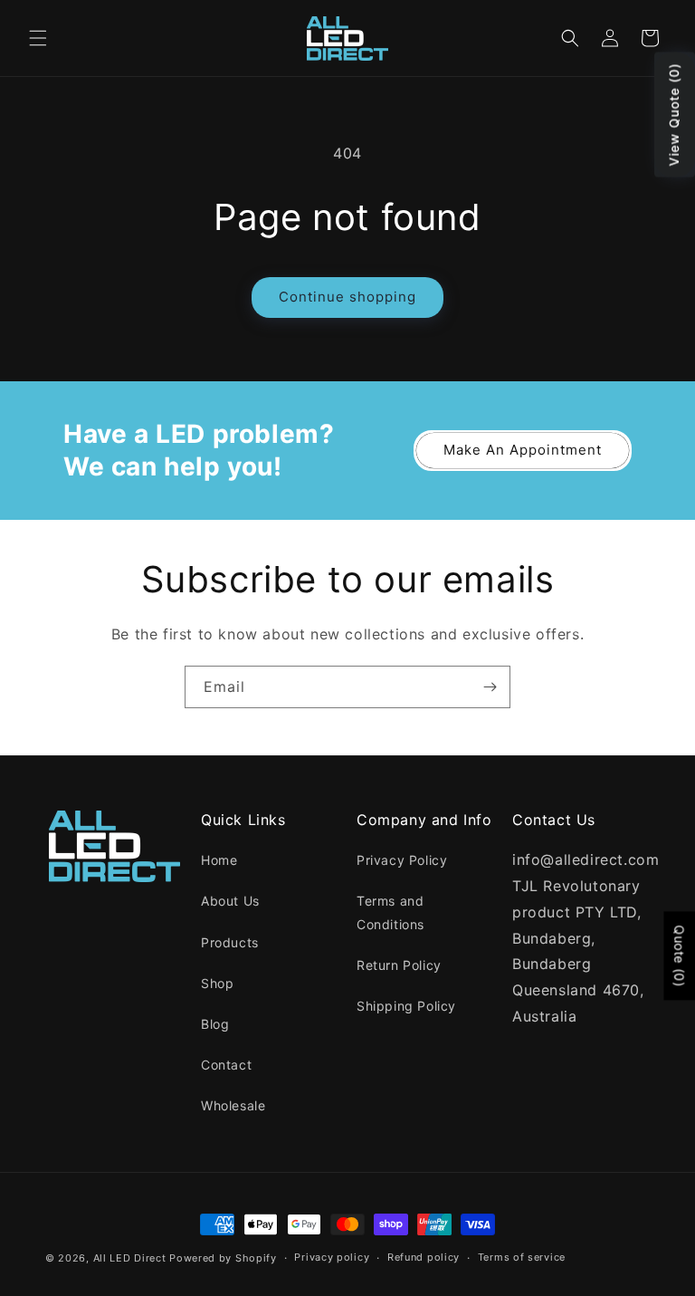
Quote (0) (679, 955)
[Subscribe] (489, 687)
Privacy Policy (402, 860)
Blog (215, 1024)
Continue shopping (347, 296)
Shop (217, 983)
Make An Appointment (522, 449)
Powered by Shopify (223, 1258)
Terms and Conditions (390, 912)
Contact (226, 1064)
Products (230, 942)
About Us (230, 900)
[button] (38, 38)
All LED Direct (130, 1258)
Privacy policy (331, 1257)
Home (219, 860)
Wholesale (233, 1105)
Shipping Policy (406, 1005)
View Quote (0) (673, 115)
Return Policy (399, 965)
